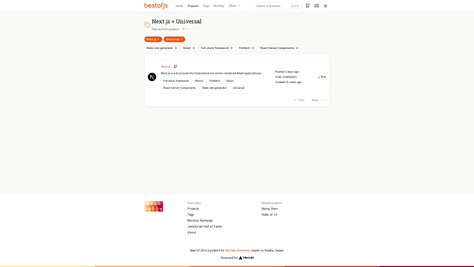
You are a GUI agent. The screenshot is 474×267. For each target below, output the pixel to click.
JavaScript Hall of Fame (204, 226)
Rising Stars (269, 208)
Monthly (219, 5)
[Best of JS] (156, 5)
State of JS (269, 214)
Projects (193, 5)
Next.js (151, 39)
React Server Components (277, 48)
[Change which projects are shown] (185, 29)
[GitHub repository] (175, 66)
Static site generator (159, 48)
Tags (206, 5)
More (232, 5)
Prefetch (244, 48)
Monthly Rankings (200, 220)
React (187, 48)
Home (179, 5)
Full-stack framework (215, 48)
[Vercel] (246, 257)
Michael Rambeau (237, 250)
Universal (172, 39)
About (191, 232)
